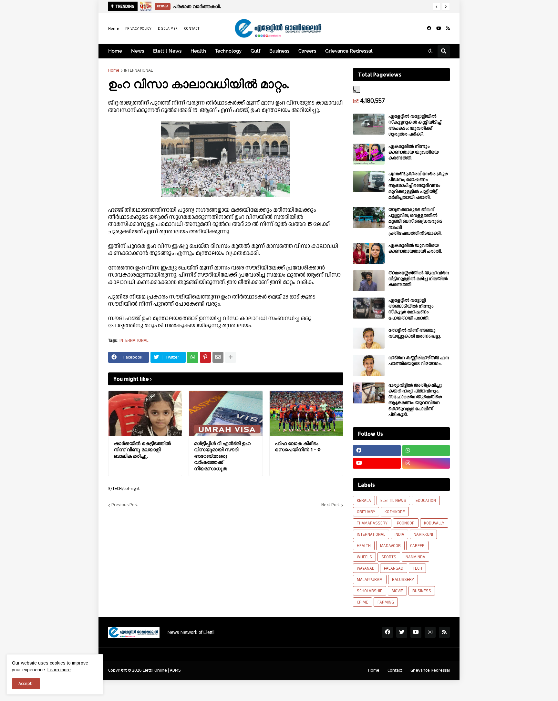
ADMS (175, 670)
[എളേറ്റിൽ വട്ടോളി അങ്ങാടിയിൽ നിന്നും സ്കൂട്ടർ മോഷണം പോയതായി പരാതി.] (369, 308)
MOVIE (397, 591)
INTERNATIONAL (138, 70)
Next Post (330, 505)
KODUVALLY (434, 523)
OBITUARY (366, 512)
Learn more (59, 669)
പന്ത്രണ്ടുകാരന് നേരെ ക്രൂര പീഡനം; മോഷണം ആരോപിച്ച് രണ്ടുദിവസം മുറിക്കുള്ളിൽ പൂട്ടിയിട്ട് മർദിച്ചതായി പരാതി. (418, 185)
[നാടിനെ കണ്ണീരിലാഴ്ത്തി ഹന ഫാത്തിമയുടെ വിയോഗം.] (369, 365)
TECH (417, 568)
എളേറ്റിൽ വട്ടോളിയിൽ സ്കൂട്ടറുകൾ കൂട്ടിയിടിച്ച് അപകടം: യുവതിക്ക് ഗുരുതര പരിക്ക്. (414, 125)
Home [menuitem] (115, 51)
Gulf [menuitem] (255, 51)
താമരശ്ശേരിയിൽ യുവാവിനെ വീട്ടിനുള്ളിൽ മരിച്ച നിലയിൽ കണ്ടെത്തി (418, 279)
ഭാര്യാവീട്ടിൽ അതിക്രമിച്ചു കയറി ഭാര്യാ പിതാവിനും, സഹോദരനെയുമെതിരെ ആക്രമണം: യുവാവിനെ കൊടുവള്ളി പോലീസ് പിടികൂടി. (415, 400)
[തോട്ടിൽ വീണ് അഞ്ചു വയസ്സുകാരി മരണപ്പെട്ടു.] (369, 338)
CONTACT (192, 28)
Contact (395, 670)
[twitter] (401, 632)
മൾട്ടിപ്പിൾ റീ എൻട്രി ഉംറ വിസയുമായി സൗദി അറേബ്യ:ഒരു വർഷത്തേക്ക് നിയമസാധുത (222, 456)
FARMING (385, 602)
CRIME (362, 602)
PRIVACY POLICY (138, 28)
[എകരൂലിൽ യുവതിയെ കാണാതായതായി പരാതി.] (369, 253)
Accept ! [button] (26, 683)
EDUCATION (426, 500)
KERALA (364, 500)
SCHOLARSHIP (369, 591)
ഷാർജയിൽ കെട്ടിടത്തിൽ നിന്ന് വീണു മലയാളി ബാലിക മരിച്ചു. (142, 449)
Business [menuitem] (279, 51)
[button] (436, 7)
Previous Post (124, 505)
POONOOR (406, 523)
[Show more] (230, 357)
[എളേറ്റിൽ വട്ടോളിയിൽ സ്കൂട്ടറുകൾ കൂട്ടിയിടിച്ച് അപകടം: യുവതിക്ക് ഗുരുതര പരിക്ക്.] (369, 124)
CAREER (417, 546)
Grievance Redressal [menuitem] (349, 51)
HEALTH (364, 546)
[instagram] (426, 463)
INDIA (399, 534)
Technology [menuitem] (228, 51)
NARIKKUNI (423, 534)
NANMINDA (415, 557)
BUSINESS (421, 591)
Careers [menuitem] (307, 51)
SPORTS (388, 557)
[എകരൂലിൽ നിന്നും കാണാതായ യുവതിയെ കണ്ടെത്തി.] (369, 154)
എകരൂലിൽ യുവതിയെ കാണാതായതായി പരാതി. (415, 248)
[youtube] (438, 28)
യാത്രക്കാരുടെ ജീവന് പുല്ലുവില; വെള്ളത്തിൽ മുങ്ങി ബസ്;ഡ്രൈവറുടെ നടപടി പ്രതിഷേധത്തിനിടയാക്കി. (415, 221)
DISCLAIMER (168, 28)
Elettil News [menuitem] (167, 51)
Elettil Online (155, 670)
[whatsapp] (426, 450)
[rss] (448, 28)
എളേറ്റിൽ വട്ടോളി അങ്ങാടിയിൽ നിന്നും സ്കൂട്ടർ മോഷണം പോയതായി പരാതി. (411, 309)
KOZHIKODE (395, 512)
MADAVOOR (390, 546)
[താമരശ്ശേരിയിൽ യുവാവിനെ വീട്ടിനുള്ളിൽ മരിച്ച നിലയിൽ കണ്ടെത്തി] (369, 280)
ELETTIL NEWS (393, 500)
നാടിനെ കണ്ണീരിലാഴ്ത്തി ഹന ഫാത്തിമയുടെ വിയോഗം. (418, 361)
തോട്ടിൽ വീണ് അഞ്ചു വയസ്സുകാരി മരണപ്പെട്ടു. (414, 333)
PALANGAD (393, 568)
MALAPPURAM (370, 580)
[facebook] (429, 28)
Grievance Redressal (430, 670)
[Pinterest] (205, 357)
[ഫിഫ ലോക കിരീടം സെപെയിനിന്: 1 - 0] (306, 413)
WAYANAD (366, 568)
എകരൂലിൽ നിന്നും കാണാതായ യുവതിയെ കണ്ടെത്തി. (413, 152)
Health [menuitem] (198, 51)
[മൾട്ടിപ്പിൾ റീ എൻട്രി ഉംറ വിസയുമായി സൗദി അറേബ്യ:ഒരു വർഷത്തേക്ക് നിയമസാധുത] (225, 413)
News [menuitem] (137, 51)
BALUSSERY (403, 580)
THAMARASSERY (372, 523)
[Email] (217, 357)
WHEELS (364, 557)
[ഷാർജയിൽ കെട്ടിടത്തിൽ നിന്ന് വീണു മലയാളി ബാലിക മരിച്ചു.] (145, 413)
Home (113, 28)
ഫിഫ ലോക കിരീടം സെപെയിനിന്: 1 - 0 (298, 446)
